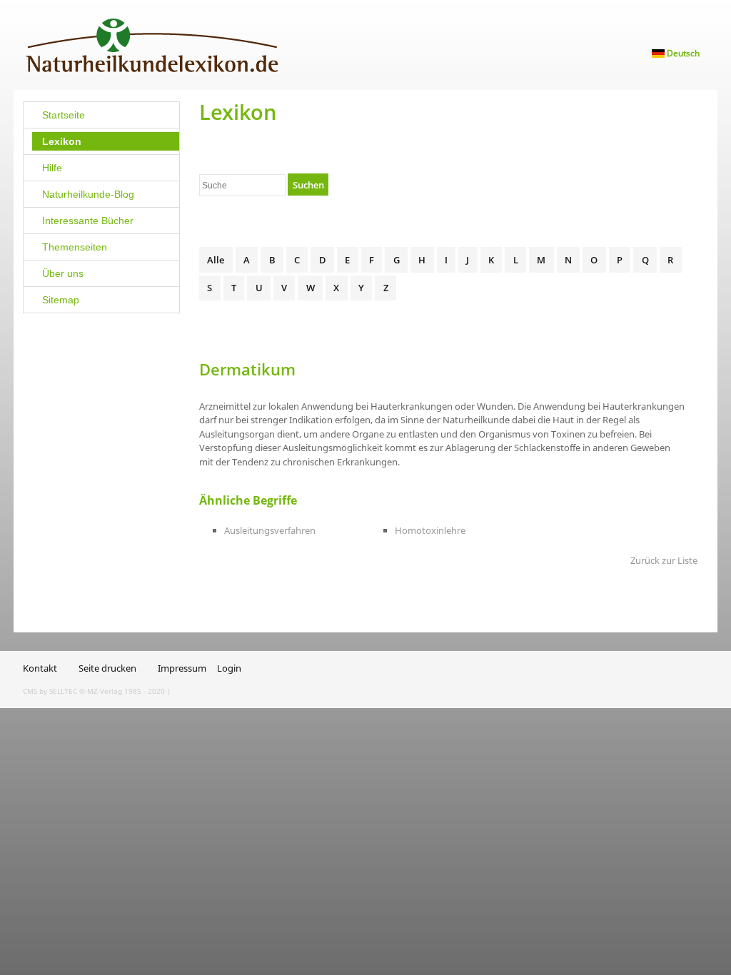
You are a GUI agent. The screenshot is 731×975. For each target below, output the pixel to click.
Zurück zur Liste (663, 560)
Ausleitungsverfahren (270, 530)
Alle (215, 259)
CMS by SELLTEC (50, 691)
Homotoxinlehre (430, 530)
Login (229, 668)
